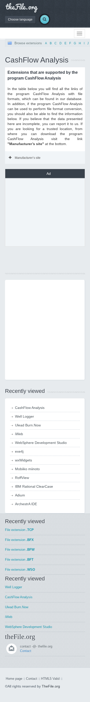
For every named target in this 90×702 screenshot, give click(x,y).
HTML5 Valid (50, 678)
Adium (20, 495)
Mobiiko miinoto (27, 469)
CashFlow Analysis (29, 408)
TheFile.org (51, 686)
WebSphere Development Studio (41, 443)
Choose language (20, 19)
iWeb (19, 434)
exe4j (19, 451)
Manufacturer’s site (27, 158)
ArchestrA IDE (26, 504)
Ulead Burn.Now (28, 425)
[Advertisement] (48, 212)
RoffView (22, 478)
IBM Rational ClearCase (34, 486)
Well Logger (24, 416)
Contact (25, 651)
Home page (14, 678)
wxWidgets (23, 460)
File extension (19, 530)
